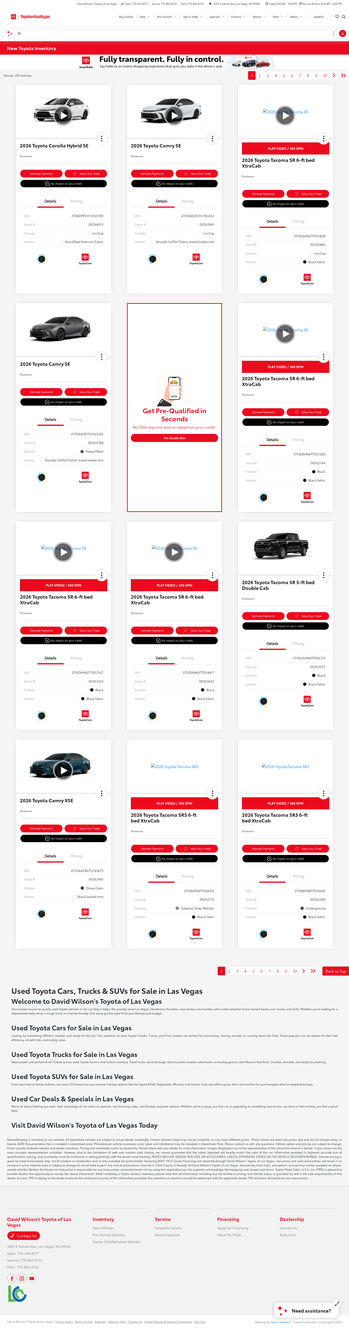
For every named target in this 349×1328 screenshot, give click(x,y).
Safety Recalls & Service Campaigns (168, 1321)
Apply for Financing (232, 1227)
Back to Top (335, 971)
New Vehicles (103, 1227)
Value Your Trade (90, 173)
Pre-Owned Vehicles (109, 1234)
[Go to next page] (334, 75)
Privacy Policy (64, 1321)
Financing (228, 1218)
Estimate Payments (41, 173)
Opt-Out (199, 1321)
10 (325, 75)
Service (163, 1218)
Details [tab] (50, 200)
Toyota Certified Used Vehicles (117, 1241)
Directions (288, 1234)
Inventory (103, 1218)
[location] (210, 3)
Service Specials (167, 1234)
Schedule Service (168, 1227)
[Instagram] (22, 1278)
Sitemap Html (117, 1321)
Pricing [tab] (76, 200)
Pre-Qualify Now (174, 438)
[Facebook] (12, 1278)
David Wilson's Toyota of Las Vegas (30, 1321)
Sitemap (100, 1321)
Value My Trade (229, 1234)
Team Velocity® (280, 1322)
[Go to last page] (343, 75)
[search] (343, 16)
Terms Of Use (84, 1321)
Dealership (292, 1218)
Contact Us (26, 1235)
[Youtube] (32, 1278)
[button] (102, 139)
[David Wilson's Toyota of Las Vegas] (28, 16)
